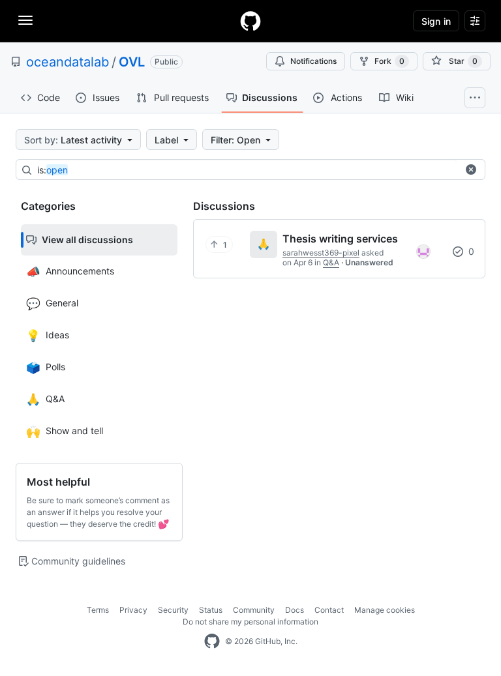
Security (173, 610)
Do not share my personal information (250, 621)
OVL (132, 62)
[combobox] (247, 170)
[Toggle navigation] (25, 20)
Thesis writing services (340, 238)
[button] (471, 169)
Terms (98, 610)
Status (210, 610)
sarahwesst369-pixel (320, 252)
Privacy (133, 610)
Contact (329, 610)
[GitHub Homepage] (212, 641)
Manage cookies (384, 610)
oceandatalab (67, 62)
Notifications (313, 61)
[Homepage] (250, 20)
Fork (389, 61)
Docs (294, 610)
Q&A (331, 262)
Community (254, 610)
